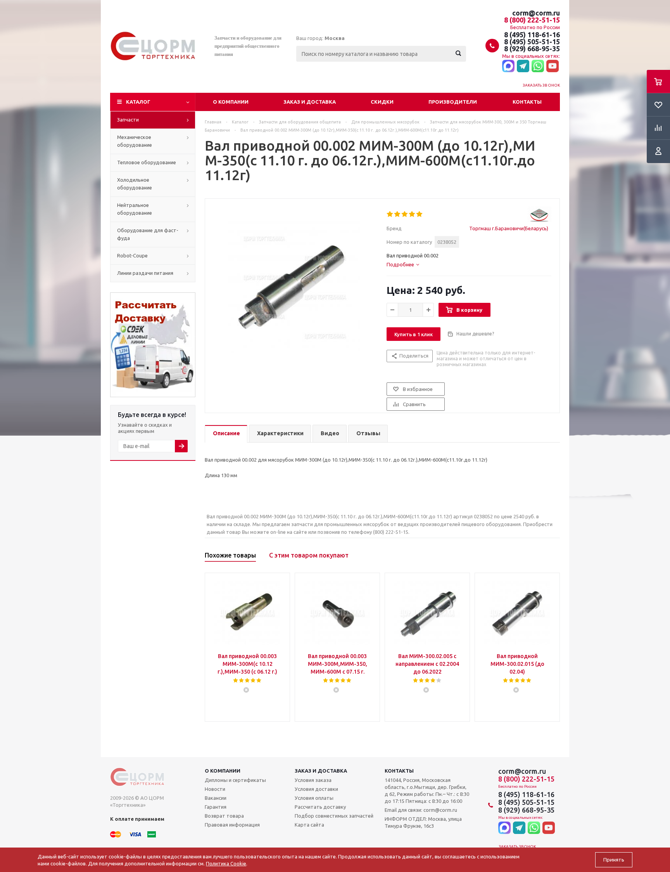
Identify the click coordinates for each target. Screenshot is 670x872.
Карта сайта (309, 824)
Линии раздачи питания (145, 273)
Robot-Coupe (132, 255)
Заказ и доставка (309, 101)
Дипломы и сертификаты (235, 780)
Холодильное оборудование (134, 183)
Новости (215, 789)
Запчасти (128, 119)
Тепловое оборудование (146, 162)
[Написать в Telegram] (523, 66)
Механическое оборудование (134, 141)
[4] (412, 214)
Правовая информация (232, 824)
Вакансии (215, 798)
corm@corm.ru (536, 12)
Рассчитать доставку (320, 806)
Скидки (382, 101)
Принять (613, 860)
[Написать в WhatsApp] (538, 66)
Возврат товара (224, 815)
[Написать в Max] (508, 66)
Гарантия (215, 806)
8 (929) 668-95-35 (532, 48)
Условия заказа (313, 780)
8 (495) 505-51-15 (532, 41)
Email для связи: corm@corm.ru (421, 810)
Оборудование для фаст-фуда (147, 234)
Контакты (527, 101)
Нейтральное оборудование (134, 208)
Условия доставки (316, 789)
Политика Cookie (226, 863)
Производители (452, 101)
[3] (405, 214)
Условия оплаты (314, 798)
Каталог (138, 101)
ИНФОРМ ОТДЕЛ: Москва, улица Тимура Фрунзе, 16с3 (423, 822)
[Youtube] (552, 66)
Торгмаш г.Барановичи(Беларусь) (508, 228)
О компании (231, 101)
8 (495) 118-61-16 (532, 34)
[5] (419, 214)
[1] (390, 214)
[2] (397, 214)
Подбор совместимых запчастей (334, 815)
